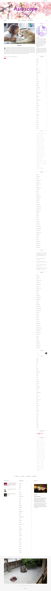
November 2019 (38, 208)
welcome (37, 427)
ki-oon (38, 155)
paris (37, 107)
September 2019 (38, 310)
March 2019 (38, 221)
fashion (43, 145)
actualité (37, 59)
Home (19, 20)
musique (38, 160)
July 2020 (37, 200)
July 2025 (37, 178)
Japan (42, 150)
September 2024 (38, 180)
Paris (44, 160)
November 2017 (38, 245)
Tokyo (37, 120)
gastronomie (42, 148)
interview (38, 150)
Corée (37, 77)
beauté (37, 68)
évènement (37, 81)
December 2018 (38, 226)
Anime (37, 64)
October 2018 (38, 230)
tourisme (37, 122)
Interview (37, 388)
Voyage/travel (24, 20)
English (42, 143)
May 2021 (37, 193)
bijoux (42, 138)
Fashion (37, 85)
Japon (37, 90)
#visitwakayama (39, 133)
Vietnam (37, 124)
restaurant (37, 111)
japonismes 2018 (39, 153)
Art (36, 66)
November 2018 (38, 228)
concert (44, 140)
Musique (37, 103)
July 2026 (37, 174)
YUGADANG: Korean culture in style (41, 264)
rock (36, 412)
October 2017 (38, 247)
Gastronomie (38, 386)
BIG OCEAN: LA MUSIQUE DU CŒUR (41, 261)
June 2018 (37, 237)
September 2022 (38, 187)
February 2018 (38, 241)
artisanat (41, 135)
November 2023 (38, 284)
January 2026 (38, 176)
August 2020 (38, 198)
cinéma (37, 373)
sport (37, 116)
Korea (37, 94)
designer (38, 143)
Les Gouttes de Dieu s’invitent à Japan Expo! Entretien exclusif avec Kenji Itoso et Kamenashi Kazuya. (41, 254)
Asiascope (25, 9)
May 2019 (37, 217)
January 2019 (38, 224)
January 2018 (38, 243)
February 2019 (38, 323)
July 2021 (37, 191)
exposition (37, 83)
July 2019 (37, 213)
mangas (38, 158)
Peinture (37, 109)
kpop (44, 155)
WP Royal (31, 585)
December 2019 (38, 206)
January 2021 (38, 195)
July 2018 (37, 336)
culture (37, 79)
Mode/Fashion (30, 20)
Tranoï (38, 165)
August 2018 (38, 234)
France (38, 148)
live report (37, 96)
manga (37, 98)
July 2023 (37, 185)
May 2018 (37, 239)
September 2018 (38, 232)
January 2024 (38, 282)
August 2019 (38, 211)
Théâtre (37, 118)
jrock (44, 153)
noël (41, 160)
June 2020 (37, 202)
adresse (37, 360)
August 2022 (38, 189)
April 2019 (37, 219)
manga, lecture (38, 399)
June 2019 (37, 215)
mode (41, 158)
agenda (37, 62)
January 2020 (38, 204)
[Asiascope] (25, 571)
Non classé (37, 105)
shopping (37, 414)
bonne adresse (38, 72)
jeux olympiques (38, 92)
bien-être (37, 70)
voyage (37, 425)
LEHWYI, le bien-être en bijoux (40, 258)
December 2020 (38, 297)
